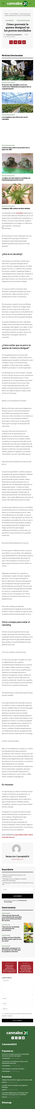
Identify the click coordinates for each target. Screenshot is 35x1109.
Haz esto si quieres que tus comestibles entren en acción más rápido (15, 1055)
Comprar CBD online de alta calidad (16, 208)
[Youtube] (23, 1038)
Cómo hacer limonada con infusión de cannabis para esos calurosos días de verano (12, 917)
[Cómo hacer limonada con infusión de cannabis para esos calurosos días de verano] (28, 917)
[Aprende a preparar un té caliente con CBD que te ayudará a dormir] (28, 949)
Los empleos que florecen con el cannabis (15, 118)
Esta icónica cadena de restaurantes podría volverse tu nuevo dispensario (9, 968)
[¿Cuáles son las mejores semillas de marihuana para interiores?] (17, 163)
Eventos (4, 1082)
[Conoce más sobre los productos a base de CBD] (17, 133)
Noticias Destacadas (23, 20)
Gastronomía (6, 913)
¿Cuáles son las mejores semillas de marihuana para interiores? (16, 179)
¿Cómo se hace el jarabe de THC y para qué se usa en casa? (12, 939)
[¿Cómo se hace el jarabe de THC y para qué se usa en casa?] (28, 938)
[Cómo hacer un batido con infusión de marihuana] (28, 927)
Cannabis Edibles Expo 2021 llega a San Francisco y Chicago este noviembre (15, 1093)
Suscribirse (17, 896)
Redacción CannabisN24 (14, 35)
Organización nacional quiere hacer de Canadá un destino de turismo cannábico (25, 968)
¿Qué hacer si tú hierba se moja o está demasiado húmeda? (15, 1062)
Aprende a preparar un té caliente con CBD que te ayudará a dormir (11, 950)
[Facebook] (11, 42)
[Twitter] (15, 42)
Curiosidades (14, 14)
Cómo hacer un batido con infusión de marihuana (10, 928)
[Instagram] (16, 1038)
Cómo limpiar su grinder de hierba (13, 1069)
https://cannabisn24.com (17, 859)
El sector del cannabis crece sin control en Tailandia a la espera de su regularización (16, 87)
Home (6, 14)
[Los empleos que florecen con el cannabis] (17, 102)
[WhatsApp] (24, 42)
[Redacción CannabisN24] (17, 848)
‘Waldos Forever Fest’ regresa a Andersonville (17, 1080)
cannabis (19, 213)
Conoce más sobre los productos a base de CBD (15, 149)
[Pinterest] (20, 42)
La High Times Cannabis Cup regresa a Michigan (15, 1086)
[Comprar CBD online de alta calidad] (17, 194)
